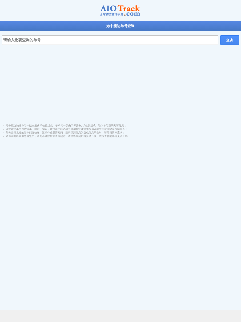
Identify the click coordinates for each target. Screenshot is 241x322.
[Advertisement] (120, 80)
